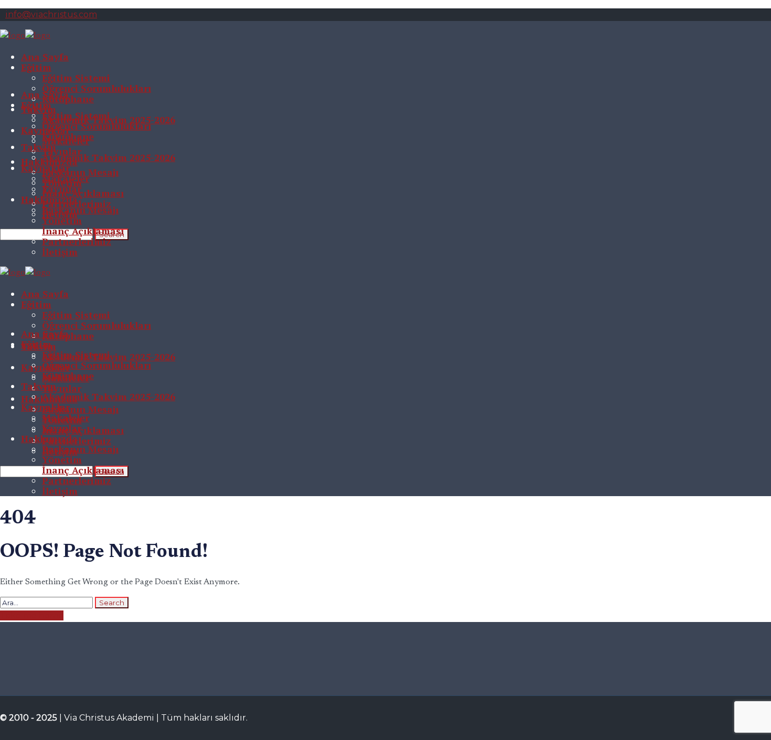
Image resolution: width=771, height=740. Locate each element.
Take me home (31, 615)
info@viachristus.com (51, 14)
